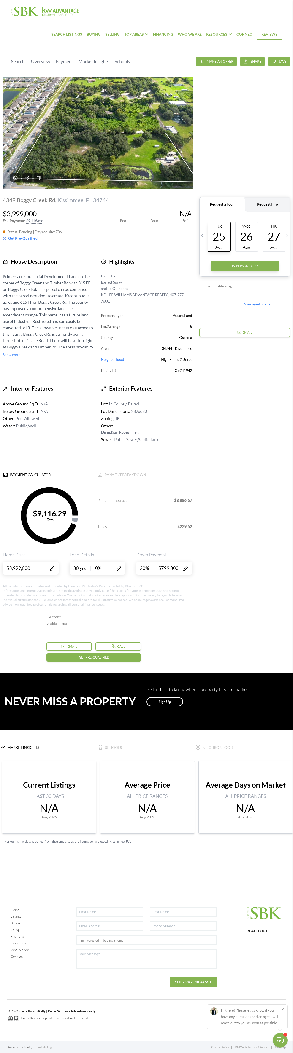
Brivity (28, 1047)
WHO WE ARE (190, 34)
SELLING (112, 34)
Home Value (19, 943)
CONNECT (245, 34)
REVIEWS (269, 34)
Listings (16, 916)
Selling (15, 930)
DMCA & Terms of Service (252, 1047)
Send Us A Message (193, 981)
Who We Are (20, 950)
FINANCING (163, 34)
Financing (17, 936)
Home (15, 910)
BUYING (94, 34)
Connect (17, 956)
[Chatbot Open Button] (280, 1040)
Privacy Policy (220, 1047)
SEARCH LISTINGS (66, 34)
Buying (15, 923)
